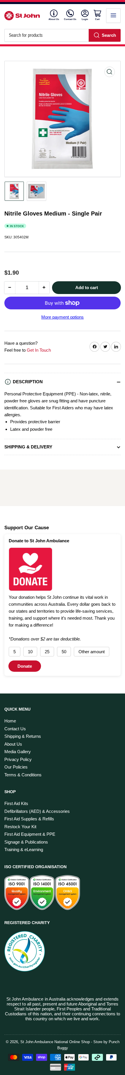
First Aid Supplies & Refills (29, 818)
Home (10, 720)
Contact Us (70, 19)
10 (30, 651)
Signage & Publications (26, 841)
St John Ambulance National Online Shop (55, 1042)
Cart (98, 19)
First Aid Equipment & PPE (29, 834)
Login (85, 19)
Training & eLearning (23, 849)
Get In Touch (39, 350)
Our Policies (16, 766)
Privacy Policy (18, 759)
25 (47, 651)
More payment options (62, 317)
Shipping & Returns (22, 736)
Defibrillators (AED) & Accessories (37, 811)
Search (109, 35)
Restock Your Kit (20, 826)
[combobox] (62, 35)
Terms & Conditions (23, 774)
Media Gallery (17, 751)
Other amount (91, 651)
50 (64, 651)
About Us (54, 19)
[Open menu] (113, 15)
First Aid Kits (16, 803)
